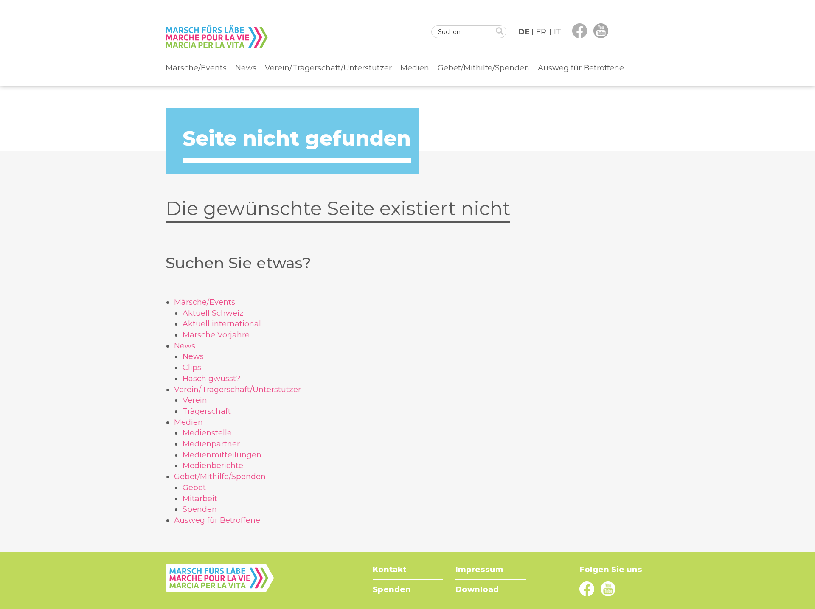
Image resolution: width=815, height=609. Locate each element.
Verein (195, 400)
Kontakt (389, 569)
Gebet (194, 487)
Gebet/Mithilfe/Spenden (483, 68)
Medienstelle (207, 433)
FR (541, 32)
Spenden (200, 509)
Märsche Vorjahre (216, 335)
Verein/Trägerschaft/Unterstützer (328, 68)
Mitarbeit (200, 498)
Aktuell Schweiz (213, 313)
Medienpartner (211, 444)
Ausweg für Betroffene (581, 68)
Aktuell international (222, 323)
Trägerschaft (207, 411)
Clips (192, 367)
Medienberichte (213, 465)
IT (557, 32)
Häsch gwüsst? (211, 378)
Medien (414, 68)
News (245, 68)
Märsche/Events (196, 68)
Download (477, 589)
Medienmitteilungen (222, 455)
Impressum (479, 569)
